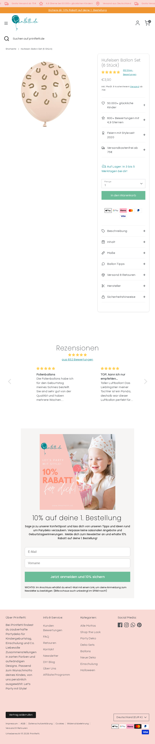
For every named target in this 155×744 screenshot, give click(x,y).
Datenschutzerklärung (40, 723)
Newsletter (51, 655)
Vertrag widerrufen (21, 715)
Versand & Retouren (17, 728)
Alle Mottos (88, 625)
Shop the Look (90, 632)
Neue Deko (88, 657)
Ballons (85, 651)
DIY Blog (49, 662)
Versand (134, 86)
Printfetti (34, 733)
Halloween (87, 670)
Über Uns (49, 668)
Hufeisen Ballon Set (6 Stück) (36, 49)
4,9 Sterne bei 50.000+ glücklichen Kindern (69, 3)
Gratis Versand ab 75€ (24, 3)
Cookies (60, 723)
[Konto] (137, 21)
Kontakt (48, 649)
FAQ (46, 636)
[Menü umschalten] (6, 23)
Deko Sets (87, 644)
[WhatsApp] (133, 625)
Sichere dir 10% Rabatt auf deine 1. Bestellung (77, 10)
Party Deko (88, 638)
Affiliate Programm (56, 674)
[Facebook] (120, 625)
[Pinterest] (139, 625)
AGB (23, 723)
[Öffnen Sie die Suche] (6, 39)
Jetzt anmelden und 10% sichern (77, 576)
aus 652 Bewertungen (77, 359)
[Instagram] (126, 625)
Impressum (12, 723)
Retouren (49, 642)
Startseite (11, 49)
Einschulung (89, 663)
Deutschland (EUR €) (129, 717)
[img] (77, 355)
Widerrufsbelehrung (78, 723)
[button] (10, 381)
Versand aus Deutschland (117, 3)
